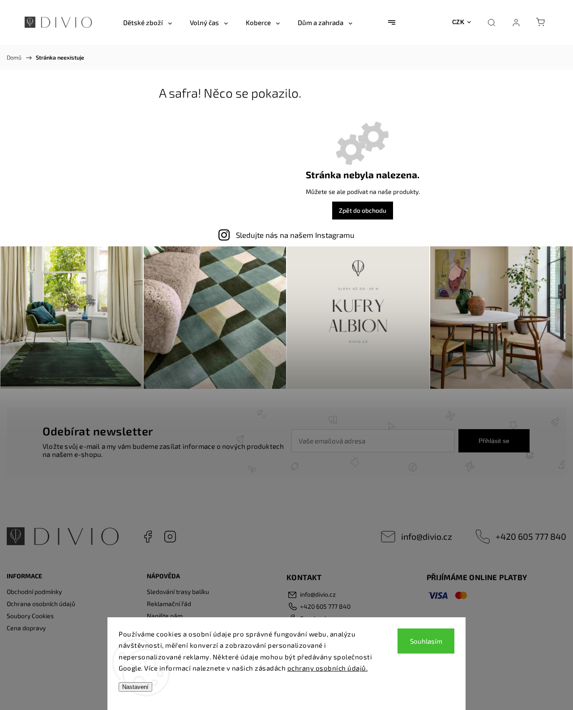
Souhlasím (426, 641)
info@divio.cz (426, 536)
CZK (458, 22)
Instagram (170, 536)
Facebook (147, 536)
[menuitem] (147, 22)
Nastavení (135, 687)
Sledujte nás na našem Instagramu (295, 234)
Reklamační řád (169, 603)
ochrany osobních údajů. (327, 668)
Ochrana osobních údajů (41, 603)
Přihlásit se (494, 440)
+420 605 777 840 (531, 536)
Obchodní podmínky (34, 591)
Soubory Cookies (30, 616)
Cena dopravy (26, 628)
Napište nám (165, 616)
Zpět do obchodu (362, 210)
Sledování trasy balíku (178, 591)
